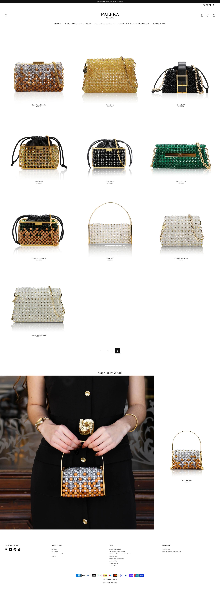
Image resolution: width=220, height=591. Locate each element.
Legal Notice (113, 565)
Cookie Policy (113, 561)
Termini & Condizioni (115, 549)
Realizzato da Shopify (110, 582)
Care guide (55, 551)
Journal (54, 556)
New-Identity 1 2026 (78, 24)
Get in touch (166, 549)
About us (159, 24)
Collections (104, 24)
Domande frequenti (57, 554)
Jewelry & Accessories (134, 24)
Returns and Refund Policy (117, 551)
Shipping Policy (113, 556)
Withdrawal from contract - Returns (119, 554)
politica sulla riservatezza (116, 558)
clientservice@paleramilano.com (171, 551)
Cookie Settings (113, 563)
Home (58, 24)
